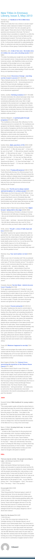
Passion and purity (17, 306)
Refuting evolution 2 (17, 95)
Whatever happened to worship (18, 345)
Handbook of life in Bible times (20, 20)
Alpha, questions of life (17, 145)
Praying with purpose (18, 170)
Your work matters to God (18, 254)
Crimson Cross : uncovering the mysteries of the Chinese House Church (16, 364)
